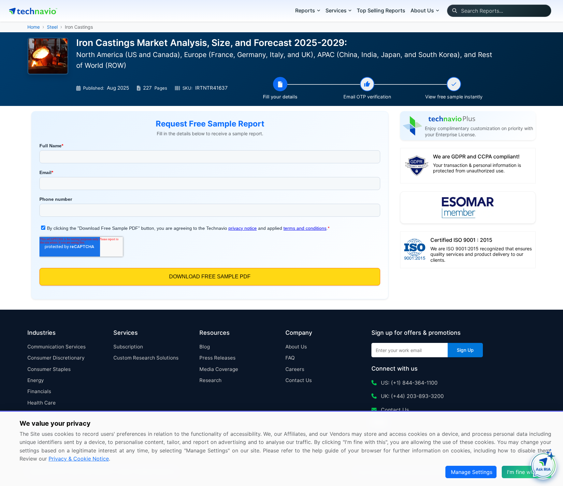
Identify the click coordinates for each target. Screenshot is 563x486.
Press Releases (217, 358)
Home (33, 27)
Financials (39, 391)
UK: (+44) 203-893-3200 (411, 396)
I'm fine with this (527, 472)
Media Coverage (218, 369)
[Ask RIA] (543, 466)
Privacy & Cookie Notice (79, 458)
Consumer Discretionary (55, 358)
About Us (296, 347)
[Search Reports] (454, 11)
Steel (52, 27)
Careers (294, 369)
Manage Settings (471, 472)
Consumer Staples (49, 369)
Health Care (41, 403)
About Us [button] (422, 10)
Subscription (128, 347)
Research (210, 380)
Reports (305, 10)
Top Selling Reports (381, 10)
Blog (204, 347)
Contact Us (298, 380)
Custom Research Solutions (146, 358)
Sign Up (465, 350)
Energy (35, 380)
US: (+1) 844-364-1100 (408, 382)
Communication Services (56, 347)
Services (336, 10)
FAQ (290, 358)
